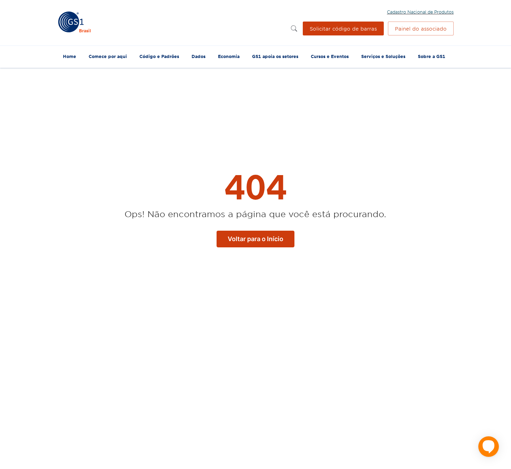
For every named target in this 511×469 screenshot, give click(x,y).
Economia (229, 56)
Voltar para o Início (255, 238)
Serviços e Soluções (383, 56)
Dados (198, 56)
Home (69, 56)
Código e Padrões (159, 56)
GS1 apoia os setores (275, 56)
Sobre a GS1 (431, 56)
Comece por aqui (108, 56)
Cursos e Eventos (330, 56)
